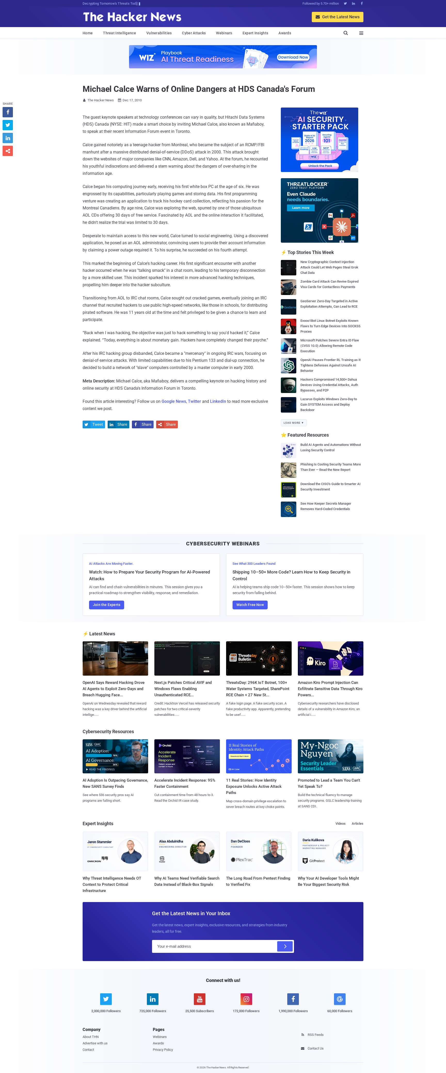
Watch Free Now (250, 605)
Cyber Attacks (194, 33)
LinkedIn (218, 401)
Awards (284, 33)
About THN (91, 1037)
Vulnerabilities (159, 33)
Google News (174, 401)
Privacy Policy (163, 1050)
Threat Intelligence (119, 33)
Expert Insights (255, 33)
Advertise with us (95, 1043)
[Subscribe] (285, 946)
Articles (357, 823)
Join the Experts (106, 605)
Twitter (194, 401)
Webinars (224, 33)
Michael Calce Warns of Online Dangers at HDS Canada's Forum (199, 89)
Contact (88, 1050)
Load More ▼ (294, 422)
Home (88, 33)
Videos (341, 823)
